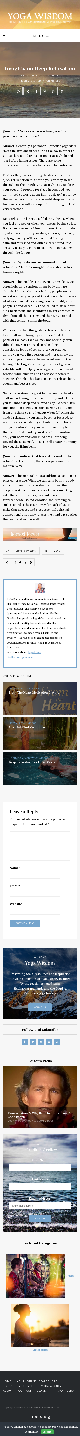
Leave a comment (25, 550)
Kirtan (69, 1275)
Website (16, 904)
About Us (40, 1007)
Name (15, 868)
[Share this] (36, 91)
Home (7, 1381)
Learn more (32, 1431)
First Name (40, 1160)
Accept (47, 1431)
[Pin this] (61, 91)
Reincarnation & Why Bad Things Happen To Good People (39, 1115)
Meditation (27, 81)
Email (15, 886)
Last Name (40, 1179)
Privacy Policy (63, 1390)
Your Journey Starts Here (37, 1381)
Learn (41, 1390)
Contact (24, 1390)
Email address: (40, 1198)
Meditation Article (48, 81)
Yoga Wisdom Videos (40, 1121)
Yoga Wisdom (16, 1121)
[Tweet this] (44, 91)
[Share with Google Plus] (53, 91)
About (8, 1390)
